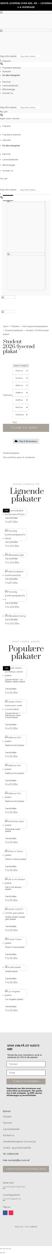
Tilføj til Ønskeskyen (28, 441)
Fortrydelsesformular (25, 1169)
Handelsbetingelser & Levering (19, 1141)
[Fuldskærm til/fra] (4, 1248)
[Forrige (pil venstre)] (1, 1252)
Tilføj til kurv (24, 427)
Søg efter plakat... (9, 56)
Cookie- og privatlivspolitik (17, 1147)
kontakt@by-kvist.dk (18, 1160)
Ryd (15, 422)
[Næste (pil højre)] (4, 1252)
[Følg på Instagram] (11, 1212)
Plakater (15, 326)
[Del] (7, 1248)
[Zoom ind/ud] (1, 1248)
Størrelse (7, 395)
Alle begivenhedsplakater (35, 326)
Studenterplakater (14, 330)
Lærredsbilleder (11, 1129)
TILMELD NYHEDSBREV (26, 1081)
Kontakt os (8, 1135)
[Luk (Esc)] (10, 1248)
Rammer (7, 1122)
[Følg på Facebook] (5, 1212)
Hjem (5, 326)
